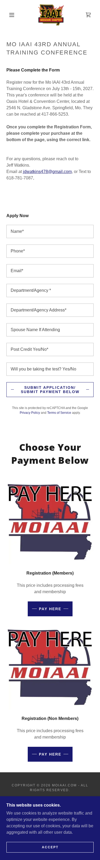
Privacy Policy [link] (30, 413)
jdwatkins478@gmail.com (47, 171)
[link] (51, 15)
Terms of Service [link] (59, 413)
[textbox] (50, 231)
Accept (50, 847)
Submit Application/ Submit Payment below (50, 389)
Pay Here (50, 609)
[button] (11, 15)
